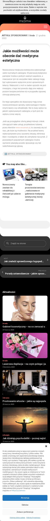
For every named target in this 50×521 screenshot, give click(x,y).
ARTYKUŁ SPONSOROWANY (14, 35)
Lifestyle (6, 435)
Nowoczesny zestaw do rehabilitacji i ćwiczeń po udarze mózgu (12, 190)
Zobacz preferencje (25, 512)
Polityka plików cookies (17, 518)
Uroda (32, 35)
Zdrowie (6, 398)
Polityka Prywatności (33, 518)
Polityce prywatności (18, 491)
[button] (46, 446)
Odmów (25, 505)
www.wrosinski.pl (23, 127)
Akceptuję (25, 498)
